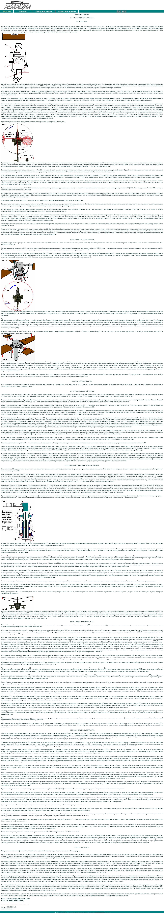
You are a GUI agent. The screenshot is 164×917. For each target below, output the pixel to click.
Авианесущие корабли (43, 11)
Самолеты (22, 11)
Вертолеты (7, 11)
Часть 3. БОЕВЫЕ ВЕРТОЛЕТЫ (12, 900)
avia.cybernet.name (99, 912)
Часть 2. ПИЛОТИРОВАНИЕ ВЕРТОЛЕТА (15, 899)
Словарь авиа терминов (67, 11)
